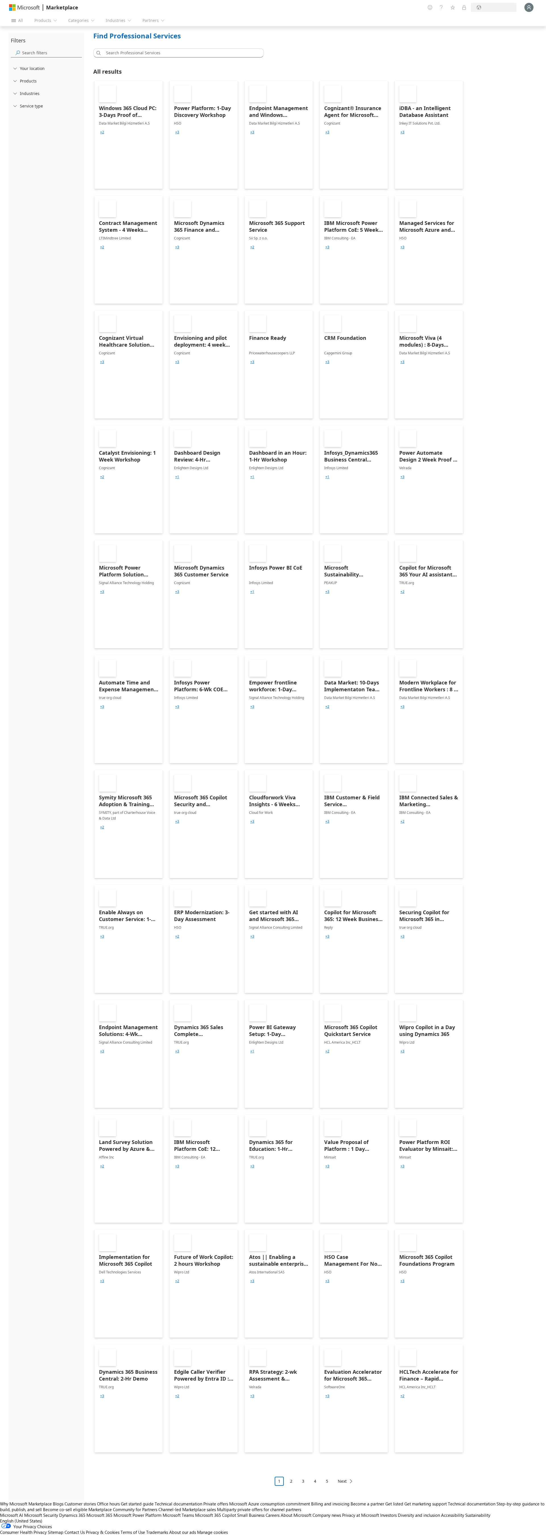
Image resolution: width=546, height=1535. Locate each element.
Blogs (58, 1504)
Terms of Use (133, 1532)
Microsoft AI (11, 1515)
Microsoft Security (41, 1515)
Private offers (215, 1504)
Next (342, 1481)
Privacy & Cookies (102, 1532)
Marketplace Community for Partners (122, 1509)
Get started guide (137, 1504)
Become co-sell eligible (65, 1509)
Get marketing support (425, 1504)
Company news (327, 1515)
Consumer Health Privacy (23, 1532)
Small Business (250, 1515)
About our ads (182, 1532)
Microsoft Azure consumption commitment (270, 1504)
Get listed (394, 1504)
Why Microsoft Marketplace (26, 1504)
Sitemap (55, 1532)
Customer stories (80, 1504)
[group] (102, 132)
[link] (128, 135)
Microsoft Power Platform (137, 1515)
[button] (97, 52)
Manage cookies (212, 1532)
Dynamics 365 (72, 1515)
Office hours (108, 1504)
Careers (273, 1515)
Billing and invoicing (330, 1504)
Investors (388, 1515)
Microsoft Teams (178, 1515)
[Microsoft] (24, 7)
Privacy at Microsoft (360, 1515)
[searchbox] (52, 53)
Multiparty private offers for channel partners (259, 1509)
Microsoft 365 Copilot (215, 1515)
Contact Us (75, 1532)
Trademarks (157, 1532)
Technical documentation (178, 1504)
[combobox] (180, 53)
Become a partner (367, 1504)
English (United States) (21, 1521)
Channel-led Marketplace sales (187, 1509)
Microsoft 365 (99, 1515)
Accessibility (452, 1515)
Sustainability (477, 1515)
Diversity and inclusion (419, 1515)
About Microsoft (296, 1515)
